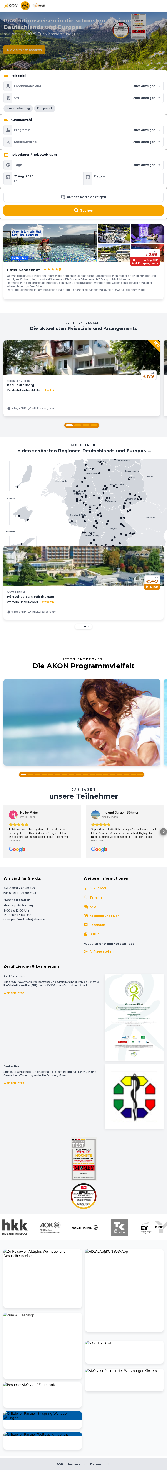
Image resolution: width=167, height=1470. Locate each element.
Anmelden (83, 803)
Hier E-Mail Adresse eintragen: (49, 784)
